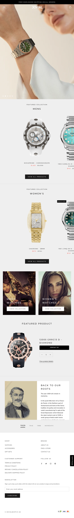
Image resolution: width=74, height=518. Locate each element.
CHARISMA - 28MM (37, 248)
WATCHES (8, 445)
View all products (37, 177)
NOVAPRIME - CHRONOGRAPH (37, 163)
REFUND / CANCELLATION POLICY (16, 469)
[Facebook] (41, 463)
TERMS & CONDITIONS (12, 463)
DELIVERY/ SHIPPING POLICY (15, 473)
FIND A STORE (46, 448)
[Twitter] (46, 463)
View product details (46, 361)
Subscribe (12, 495)
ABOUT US (44, 445)
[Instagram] (50, 463)
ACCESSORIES (10, 448)
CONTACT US (45, 452)
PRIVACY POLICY (10, 466)
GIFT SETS (8, 452)
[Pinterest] (55, 463)
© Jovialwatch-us (13, 512)
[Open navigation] (4, 7)
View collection (18, 309)
